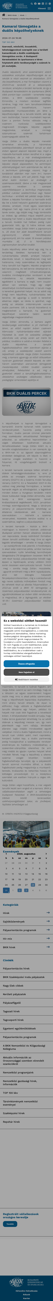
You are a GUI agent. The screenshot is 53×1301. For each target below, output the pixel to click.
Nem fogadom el (26, 672)
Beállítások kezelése (28, 679)
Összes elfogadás (26, 664)
